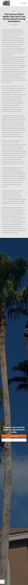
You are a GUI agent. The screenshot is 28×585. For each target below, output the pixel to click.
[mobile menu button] (25, 3)
